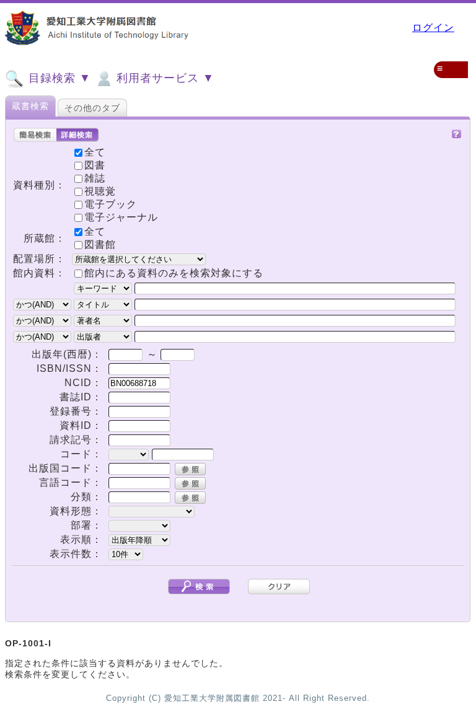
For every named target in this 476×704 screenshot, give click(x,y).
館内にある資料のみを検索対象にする (173, 273)
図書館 (100, 244)
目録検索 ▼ (58, 78)
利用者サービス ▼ (163, 78)
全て (94, 231)
